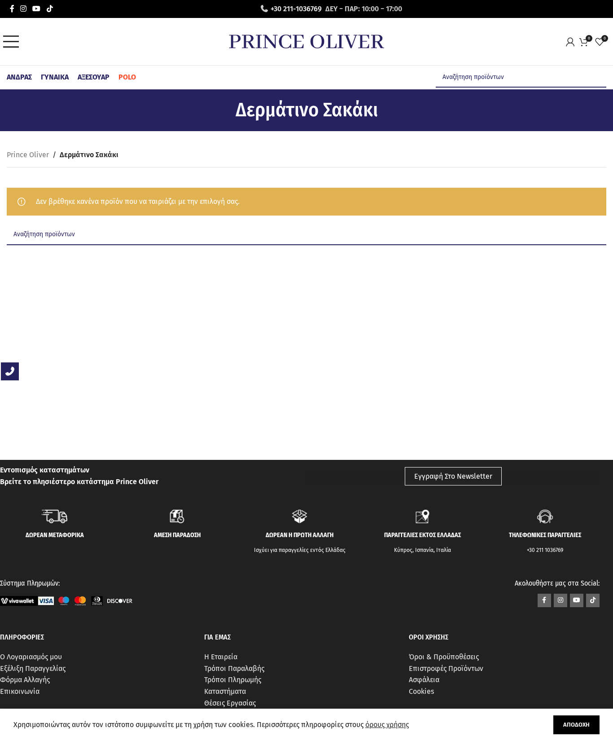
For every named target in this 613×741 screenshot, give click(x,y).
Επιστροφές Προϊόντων (446, 668)
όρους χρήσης (387, 724)
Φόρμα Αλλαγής (25, 679)
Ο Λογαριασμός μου (31, 657)
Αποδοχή (576, 724)
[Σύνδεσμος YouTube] (37, 9)
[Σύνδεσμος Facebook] (12, 9)
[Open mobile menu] (13, 42)
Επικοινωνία (19, 691)
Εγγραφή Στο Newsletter (453, 476)
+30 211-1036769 (296, 8)
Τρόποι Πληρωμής (232, 679)
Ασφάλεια (424, 679)
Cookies (421, 691)
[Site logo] (306, 41)
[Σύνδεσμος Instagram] (23, 9)
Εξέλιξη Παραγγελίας (33, 668)
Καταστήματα (225, 691)
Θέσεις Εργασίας (230, 703)
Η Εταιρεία (220, 657)
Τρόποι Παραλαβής (234, 668)
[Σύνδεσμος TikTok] (50, 9)
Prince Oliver (28, 154)
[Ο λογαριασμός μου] (572, 42)
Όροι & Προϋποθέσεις (444, 657)
